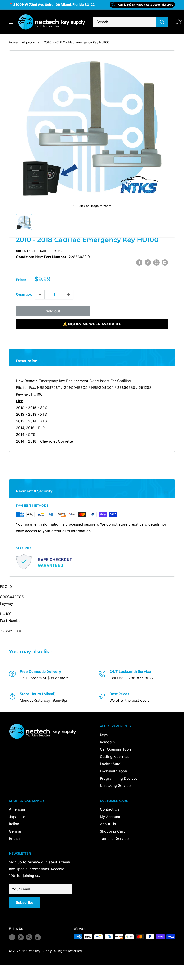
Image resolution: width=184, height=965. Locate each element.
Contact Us (109, 809)
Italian (14, 824)
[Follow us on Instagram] (29, 937)
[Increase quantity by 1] (68, 294)
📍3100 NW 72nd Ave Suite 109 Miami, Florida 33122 (52, 4)
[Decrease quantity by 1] (39, 294)
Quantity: (24, 294)
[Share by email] (165, 262)
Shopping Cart (112, 831)
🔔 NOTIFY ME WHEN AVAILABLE (92, 324)
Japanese (17, 816)
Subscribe (24, 902)
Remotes (107, 742)
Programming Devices (118, 778)
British (14, 838)
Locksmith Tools (114, 771)
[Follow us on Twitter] (21, 937)
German (15, 831)
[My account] (179, 22)
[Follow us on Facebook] (12, 937)
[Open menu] (11, 22)
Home (13, 42)
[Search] (162, 22)
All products (30, 42)
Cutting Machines (114, 756)
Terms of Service (114, 838)
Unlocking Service (115, 785)
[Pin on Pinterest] (148, 262)
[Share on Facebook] (139, 262)
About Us (108, 824)
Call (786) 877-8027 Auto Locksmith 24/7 (145, 4)
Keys (104, 735)
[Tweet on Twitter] (156, 262)
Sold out (53, 311)
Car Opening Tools (115, 749)
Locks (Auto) (111, 764)
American (17, 809)
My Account (110, 816)
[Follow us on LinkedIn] (38, 937)
